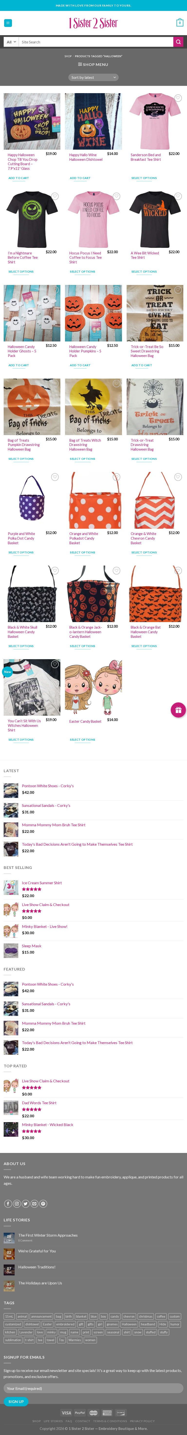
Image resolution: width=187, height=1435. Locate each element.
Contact (82, 1421)
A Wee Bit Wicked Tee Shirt (145, 255)
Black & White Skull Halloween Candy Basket (22, 631)
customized (13, 1324)
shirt (127, 1332)
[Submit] (178, 42)
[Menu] (8, 23)
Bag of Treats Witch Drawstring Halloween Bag (85, 444)
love (40, 1332)
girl (100, 1324)
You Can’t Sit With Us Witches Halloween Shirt (24, 725)
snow (137, 1332)
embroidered (65, 1324)
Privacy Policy (142, 1421)
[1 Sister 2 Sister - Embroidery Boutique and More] (93, 23)
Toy (61, 1340)
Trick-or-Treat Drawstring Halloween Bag (142, 444)
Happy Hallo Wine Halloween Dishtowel (86, 157)
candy (115, 1316)
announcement (41, 1316)
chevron (129, 1316)
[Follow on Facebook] (8, 1204)
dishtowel (32, 1324)
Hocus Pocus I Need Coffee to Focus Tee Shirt (85, 257)
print (86, 1332)
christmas (145, 1316)
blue (94, 1316)
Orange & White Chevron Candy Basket (143, 538)
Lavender (26, 1332)
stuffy (164, 1332)
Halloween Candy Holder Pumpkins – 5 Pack (85, 351)
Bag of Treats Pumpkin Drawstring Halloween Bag (24, 444)
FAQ (69, 1421)
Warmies (74, 1340)
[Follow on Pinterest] (43, 1204)
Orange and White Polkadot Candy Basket (83, 538)
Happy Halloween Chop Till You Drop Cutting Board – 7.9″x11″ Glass (22, 161)
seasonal (113, 1332)
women (90, 1340)
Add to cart (19, 177)
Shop (68, 56)
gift (81, 1324)
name (74, 1332)
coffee (161, 1316)
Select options (144, 177)
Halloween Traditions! (37, 1267)
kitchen (10, 1332)
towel (50, 1340)
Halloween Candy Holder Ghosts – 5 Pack (22, 351)
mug (63, 1332)
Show (178, 710)
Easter (47, 1324)
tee (40, 1340)
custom (175, 1316)
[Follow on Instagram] (17, 1204)
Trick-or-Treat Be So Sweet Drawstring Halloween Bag (147, 351)
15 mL (9, 1316)
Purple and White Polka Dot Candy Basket (21, 538)
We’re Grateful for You (37, 1251)
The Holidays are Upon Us (40, 1283)
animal (22, 1316)
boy (103, 1316)
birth (68, 1316)
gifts (91, 1324)
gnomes (112, 1324)
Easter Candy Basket (85, 721)
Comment (25, 1240)
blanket (81, 1316)
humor (174, 1324)
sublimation (13, 1340)
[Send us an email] (34, 1204)
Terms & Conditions (110, 1421)
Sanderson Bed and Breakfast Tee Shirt (146, 157)
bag (58, 1316)
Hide (162, 1324)
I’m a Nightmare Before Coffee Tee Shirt (23, 257)
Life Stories (53, 1421)
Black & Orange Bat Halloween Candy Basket (146, 631)
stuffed (151, 1332)
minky (51, 1332)
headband (148, 1324)
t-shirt (29, 1340)
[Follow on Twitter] (26, 1204)
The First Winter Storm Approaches (48, 1235)
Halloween (129, 1324)
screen (98, 1332)
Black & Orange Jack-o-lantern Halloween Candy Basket (85, 631)
